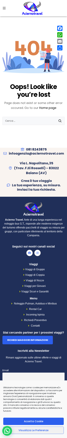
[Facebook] (29, 253)
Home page (47, 108)
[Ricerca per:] (33, 121)
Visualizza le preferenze (33, 430)
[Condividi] (60, 48)
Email (5, 370)
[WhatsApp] (60, 35)
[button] (27, 340)
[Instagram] (37, 253)
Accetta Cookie (33, 421)
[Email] (60, 41)
